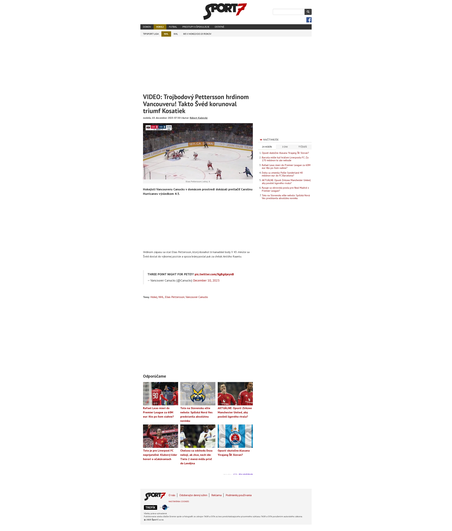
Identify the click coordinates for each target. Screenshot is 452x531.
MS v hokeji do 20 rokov (197, 34)
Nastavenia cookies (179, 501)
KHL (176, 34)
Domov (147, 27)
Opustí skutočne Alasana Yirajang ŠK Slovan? (285, 152)
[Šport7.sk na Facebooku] (309, 19)
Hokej (160, 27)
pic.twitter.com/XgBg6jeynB (214, 274)
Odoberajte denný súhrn (193, 495)
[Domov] (225, 11)
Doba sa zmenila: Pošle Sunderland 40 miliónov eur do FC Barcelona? (282, 174)
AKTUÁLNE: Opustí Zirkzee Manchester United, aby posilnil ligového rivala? (286, 182)
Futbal (173, 27)
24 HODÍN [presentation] (267, 147)
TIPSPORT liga (151, 34)
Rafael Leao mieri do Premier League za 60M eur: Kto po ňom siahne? (286, 166)
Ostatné (219, 27)
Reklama (216, 495)
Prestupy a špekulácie (195, 27)
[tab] (267, 147)
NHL (166, 34)
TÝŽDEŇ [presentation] (302, 147)
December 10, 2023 (206, 280)
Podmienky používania (239, 495)
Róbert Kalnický (199, 117)
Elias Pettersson (175, 297)
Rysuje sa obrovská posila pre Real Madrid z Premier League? (285, 189)
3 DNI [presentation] (285, 147)
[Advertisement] (226, 63)
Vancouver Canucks (197, 297)
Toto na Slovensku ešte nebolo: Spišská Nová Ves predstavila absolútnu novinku (286, 197)
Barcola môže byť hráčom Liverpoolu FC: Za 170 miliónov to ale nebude (285, 159)
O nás (172, 495)
